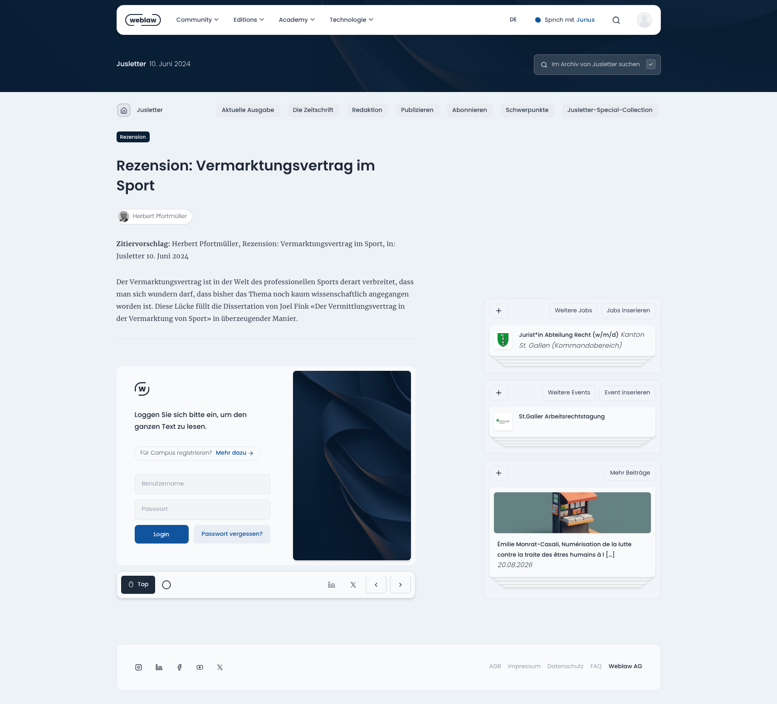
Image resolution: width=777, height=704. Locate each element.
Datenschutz (565, 666)
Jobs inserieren (628, 311)
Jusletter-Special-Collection (610, 110)
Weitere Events (569, 392)
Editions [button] (245, 19)
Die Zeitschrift (313, 110)
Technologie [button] (348, 19)
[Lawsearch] (651, 64)
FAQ (596, 666)
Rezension (133, 137)
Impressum (524, 666)
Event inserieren (627, 392)
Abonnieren (469, 110)
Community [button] (194, 19)
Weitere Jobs (573, 311)
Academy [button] (293, 19)
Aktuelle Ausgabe (248, 110)
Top (143, 584)
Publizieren (417, 110)
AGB (495, 666)
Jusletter (150, 110)
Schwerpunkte (527, 110)
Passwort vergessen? (232, 534)
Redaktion (367, 110)
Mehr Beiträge (630, 472)
